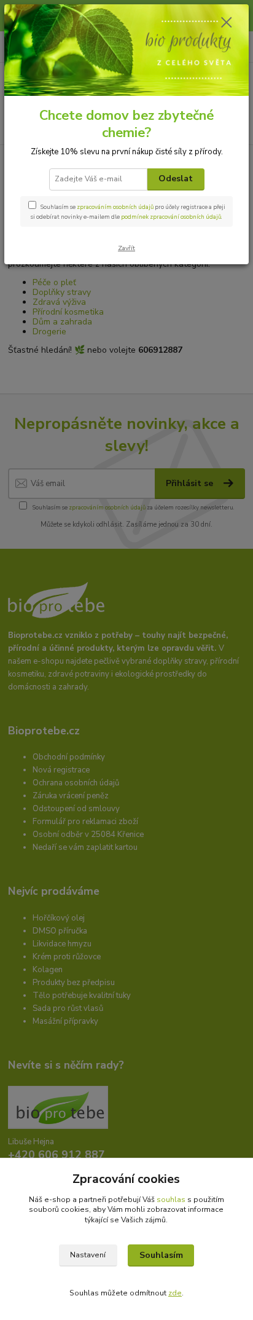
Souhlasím (161, 1255)
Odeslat (175, 178)
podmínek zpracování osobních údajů (171, 217)
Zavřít (126, 248)
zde (175, 1293)
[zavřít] (226, 23)
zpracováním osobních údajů (115, 207)
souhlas (171, 1199)
